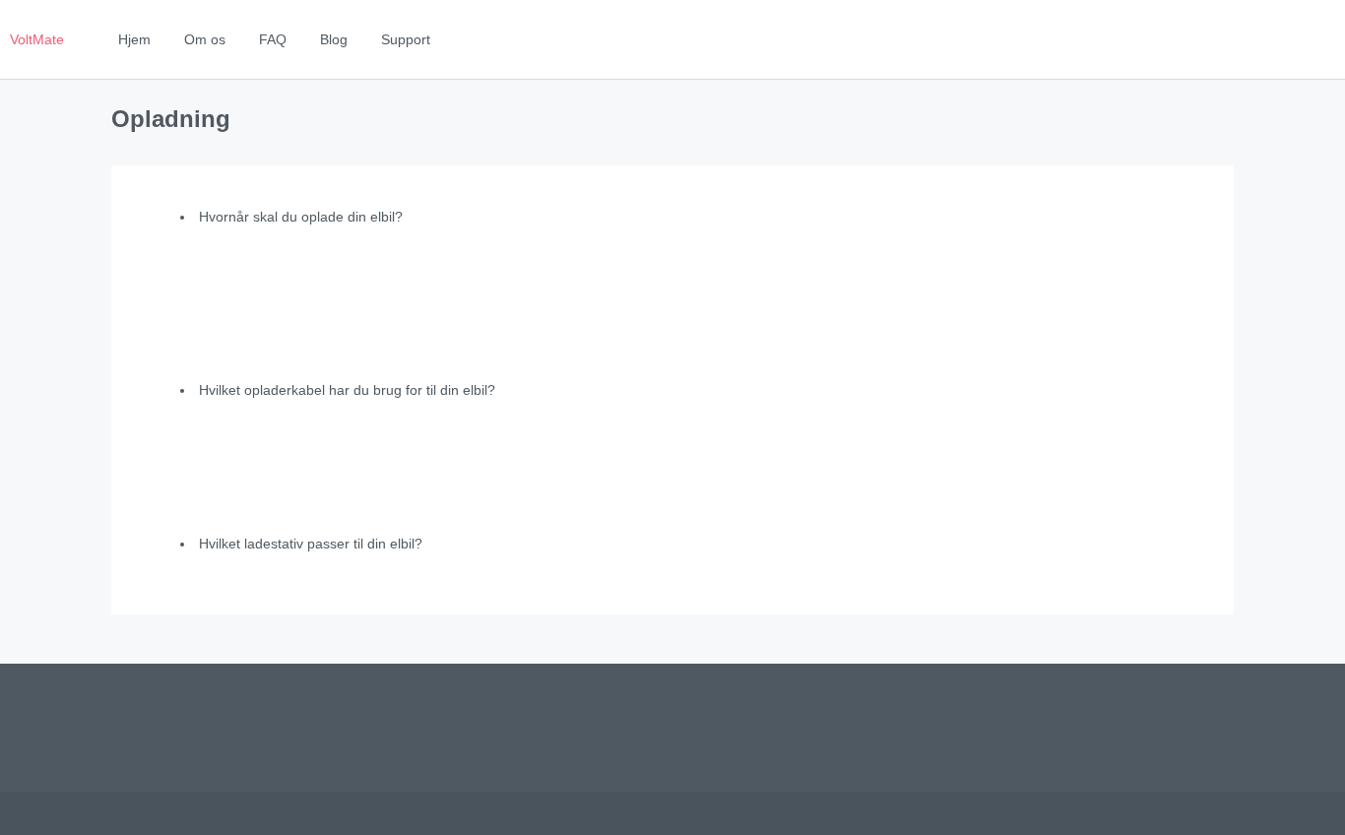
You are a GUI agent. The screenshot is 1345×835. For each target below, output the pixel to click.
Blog (334, 39)
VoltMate (37, 39)
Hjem (134, 39)
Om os (204, 39)
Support (405, 39)
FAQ (273, 39)
